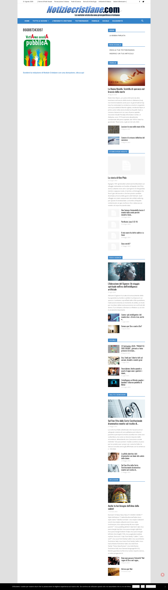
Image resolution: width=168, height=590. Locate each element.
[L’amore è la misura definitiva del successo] (113, 141)
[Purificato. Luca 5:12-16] (113, 225)
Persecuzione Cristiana (61, 2)
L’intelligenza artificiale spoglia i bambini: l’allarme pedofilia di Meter (132, 382)
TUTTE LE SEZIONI (40, 21)
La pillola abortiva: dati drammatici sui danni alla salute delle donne (132, 456)
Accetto (136, 586)
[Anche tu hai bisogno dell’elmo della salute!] (126, 494)
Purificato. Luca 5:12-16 (129, 221)
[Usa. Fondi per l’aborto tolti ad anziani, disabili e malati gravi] (113, 361)
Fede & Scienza (76, 2)
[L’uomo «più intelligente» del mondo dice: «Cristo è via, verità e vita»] (113, 318)
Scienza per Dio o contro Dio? (131, 326)
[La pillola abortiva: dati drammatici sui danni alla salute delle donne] (113, 457)
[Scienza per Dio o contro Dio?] (113, 329)
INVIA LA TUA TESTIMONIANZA (121, 50)
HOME (27, 21)
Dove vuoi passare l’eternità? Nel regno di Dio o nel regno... (132, 559)
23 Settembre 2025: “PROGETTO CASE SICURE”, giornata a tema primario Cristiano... (132, 348)
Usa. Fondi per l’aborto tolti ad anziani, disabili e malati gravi (132, 358)
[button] (142, 21)
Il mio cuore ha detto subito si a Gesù (132, 233)
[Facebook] (139, 1)
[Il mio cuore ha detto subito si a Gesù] (113, 236)
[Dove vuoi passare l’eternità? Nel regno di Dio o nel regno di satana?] (113, 561)
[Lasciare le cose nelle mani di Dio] (113, 130)
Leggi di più (151, 586)
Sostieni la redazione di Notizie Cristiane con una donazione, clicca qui (53, 73)
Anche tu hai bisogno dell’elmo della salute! (123, 507)
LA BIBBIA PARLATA (117, 35)
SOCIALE (105, 21)
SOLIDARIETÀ (117, 21)
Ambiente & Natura (105, 2)
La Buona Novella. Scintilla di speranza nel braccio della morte (126, 90)
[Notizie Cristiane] (84, 11)
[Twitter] (143, 1)
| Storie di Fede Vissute (44, 2)
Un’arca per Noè (126, 569)
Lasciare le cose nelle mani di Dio (133, 126)
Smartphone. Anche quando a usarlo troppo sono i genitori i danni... (131, 371)
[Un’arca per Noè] (113, 572)
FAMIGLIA (95, 21)
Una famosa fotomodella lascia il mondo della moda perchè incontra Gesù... (133, 212)
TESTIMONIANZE (81, 21)
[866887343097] (38, 68)
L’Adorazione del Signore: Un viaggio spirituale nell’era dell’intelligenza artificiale (123, 286)
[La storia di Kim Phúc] (126, 165)
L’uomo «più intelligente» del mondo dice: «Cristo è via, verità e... (132, 317)
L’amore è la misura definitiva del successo (133, 138)
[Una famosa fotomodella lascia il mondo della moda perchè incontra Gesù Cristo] (113, 213)
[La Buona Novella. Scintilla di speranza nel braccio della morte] (126, 77)
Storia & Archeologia (89, 2)
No (143, 586)
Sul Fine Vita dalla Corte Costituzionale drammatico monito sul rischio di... (125, 422)
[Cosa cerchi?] (113, 247)
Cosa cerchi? (125, 243)
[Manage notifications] (162, 575)
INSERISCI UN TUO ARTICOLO (121, 53)
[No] (165, 587)
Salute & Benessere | (120, 2)
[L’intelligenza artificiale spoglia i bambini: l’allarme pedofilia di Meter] (113, 383)
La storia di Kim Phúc (117, 177)
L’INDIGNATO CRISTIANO (62, 21)
